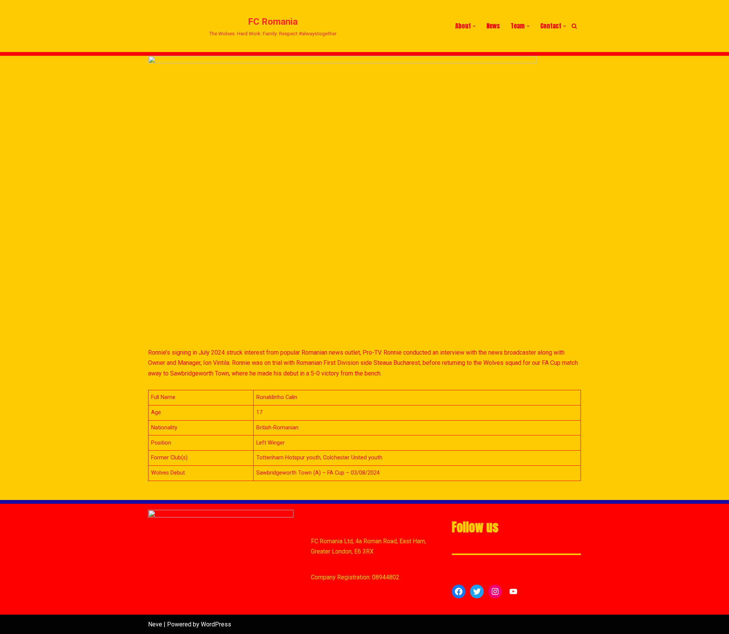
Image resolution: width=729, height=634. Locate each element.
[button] (474, 26)
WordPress (216, 624)
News (493, 25)
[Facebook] (458, 591)
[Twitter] (477, 591)
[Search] (574, 26)
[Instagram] (495, 591)
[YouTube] (513, 591)
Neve (155, 624)
